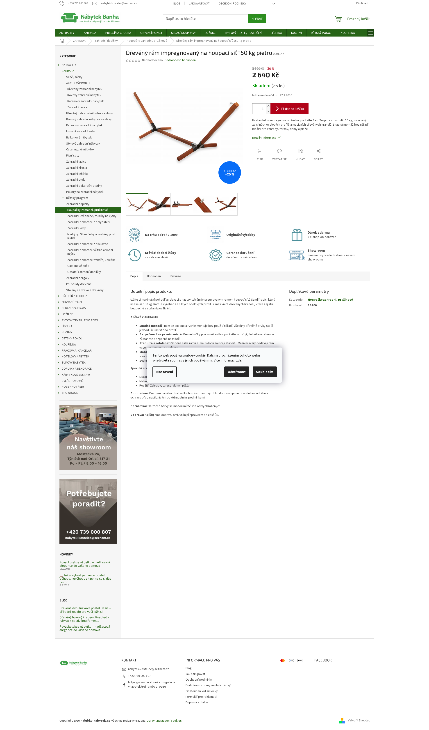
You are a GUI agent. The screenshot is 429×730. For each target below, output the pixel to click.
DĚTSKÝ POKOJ (72, 338)
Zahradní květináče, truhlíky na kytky (91, 216)
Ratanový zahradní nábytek (85, 101)
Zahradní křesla (76, 168)
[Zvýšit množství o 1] (268, 106)
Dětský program (77, 198)
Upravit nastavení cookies (164, 720)
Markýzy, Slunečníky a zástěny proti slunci (91, 236)
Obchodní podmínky (232, 4)
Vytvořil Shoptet (359, 720)
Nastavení (164, 371)
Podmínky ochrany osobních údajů (208, 685)
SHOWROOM (70, 393)
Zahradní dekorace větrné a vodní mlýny (90, 252)
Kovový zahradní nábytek (84, 95)
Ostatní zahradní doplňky (84, 272)
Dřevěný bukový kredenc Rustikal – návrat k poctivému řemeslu (84, 618)
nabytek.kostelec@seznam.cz (148, 669)
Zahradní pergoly (77, 278)
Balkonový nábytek (79, 137)
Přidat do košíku (292, 109)
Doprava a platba (197, 702)
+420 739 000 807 (139, 676)
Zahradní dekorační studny (84, 186)
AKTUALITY (69, 65)
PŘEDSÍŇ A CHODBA (74, 296)
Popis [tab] (134, 276)
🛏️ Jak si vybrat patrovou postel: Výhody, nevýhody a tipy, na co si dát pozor (85, 578)
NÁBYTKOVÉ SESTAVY (76, 375)
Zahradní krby (76, 228)
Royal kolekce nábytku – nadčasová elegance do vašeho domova (84, 563)
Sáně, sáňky (74, 77)
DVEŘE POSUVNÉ (72, 381)
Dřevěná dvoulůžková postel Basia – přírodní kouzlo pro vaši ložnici (85, 609)
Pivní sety (72, 155)
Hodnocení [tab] (154, 276)
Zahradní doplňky (77, 204)
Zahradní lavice (77, 107)
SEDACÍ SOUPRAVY (74, 308)
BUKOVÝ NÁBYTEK (74, 362)
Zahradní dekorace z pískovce (87, 244)
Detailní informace (264, 138)
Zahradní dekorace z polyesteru (89, 222)
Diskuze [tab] (175, 276)
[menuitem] (67, 33)
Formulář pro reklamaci (201, 697)
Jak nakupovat (199, 4)
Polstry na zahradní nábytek (85, 192)
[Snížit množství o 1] (268, 111)
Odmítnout (237, 371)
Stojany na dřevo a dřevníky (85, 290)
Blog (176, 4)
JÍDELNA (67, 326)
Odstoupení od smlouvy (202, 691)
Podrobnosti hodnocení (180, 60)
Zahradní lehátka (77, 174)
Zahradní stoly (75, 179)
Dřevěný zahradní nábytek (84, 89)
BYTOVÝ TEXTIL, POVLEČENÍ (80, 320)
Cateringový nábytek (80, 149)
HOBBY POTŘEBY (73, 387)
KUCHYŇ (67, 332)
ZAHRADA (68, 71)
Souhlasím (264, 371)
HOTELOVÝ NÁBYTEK (75, 356)
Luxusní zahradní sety (80, 131)
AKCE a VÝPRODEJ (78, 83)
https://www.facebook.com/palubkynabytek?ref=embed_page (151, 684)
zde (238, 360)
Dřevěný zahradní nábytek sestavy (89, 113)
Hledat (257, 19)
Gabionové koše (78, 266)
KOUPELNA (69, 344)
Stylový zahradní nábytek (83, 143)
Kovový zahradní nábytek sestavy (89, 119)
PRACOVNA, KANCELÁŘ (77, 350)
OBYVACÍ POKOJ (72, 302)
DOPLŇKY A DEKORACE (77, 368)
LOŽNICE (67, 314)
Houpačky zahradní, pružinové (87, 210)
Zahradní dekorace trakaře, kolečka (91, 260)
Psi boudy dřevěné (79, 284)
